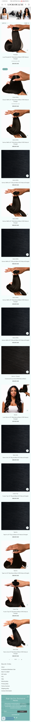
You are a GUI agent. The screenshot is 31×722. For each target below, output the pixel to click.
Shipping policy (5, 688)
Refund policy (4, 681)
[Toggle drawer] (2, 4)
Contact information (6, 690)
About (2, 667)
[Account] (26, 4)
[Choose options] (27, 50)
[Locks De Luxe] (15, 4)
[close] (28, 696)
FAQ (2, 676)
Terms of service (5, 686)
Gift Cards (4, 674)
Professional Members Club (8, 669)
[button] (19, 659)
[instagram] (14, 717)
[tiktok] (17, 717)
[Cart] (29, 4)
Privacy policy (4, 683)
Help (2, 679)
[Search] (5, 4)
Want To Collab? (5, 671)
